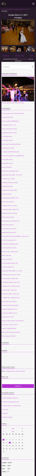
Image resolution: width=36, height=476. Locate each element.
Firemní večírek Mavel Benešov (10, 305)
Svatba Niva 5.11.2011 (21, 9)
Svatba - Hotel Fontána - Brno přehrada (12, 321)
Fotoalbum (9, 9)
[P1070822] (27, 49)
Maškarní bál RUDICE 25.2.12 (9, 309)
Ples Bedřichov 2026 (7, 163)
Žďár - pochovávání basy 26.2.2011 (11, 332)
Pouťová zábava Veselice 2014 (10, 278)
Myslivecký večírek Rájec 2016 (10, 244)
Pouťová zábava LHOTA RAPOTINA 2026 (13, 103)
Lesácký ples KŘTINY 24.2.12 (9, 313)
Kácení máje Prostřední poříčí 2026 (11, 144)
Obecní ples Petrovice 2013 (9, 301)
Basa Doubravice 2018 (8, 217)
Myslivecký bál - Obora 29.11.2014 (11, 274)
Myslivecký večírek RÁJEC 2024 (10, 171)
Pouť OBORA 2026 (7, 136)
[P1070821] (20, 49)
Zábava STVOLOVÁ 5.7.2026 (9, 129)
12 (9, 443)
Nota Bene (5, 413)
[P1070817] (4, 49)
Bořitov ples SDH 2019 (8, 202)
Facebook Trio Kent (7, 417)
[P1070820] (12, 49)
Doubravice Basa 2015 (8, 267)
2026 (13, 431)
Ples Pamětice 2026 (7, 159)
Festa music (5, 409)
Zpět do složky (19, 56)
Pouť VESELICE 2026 (7, 140)
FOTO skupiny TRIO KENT (9, 336)
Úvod (3, 9)
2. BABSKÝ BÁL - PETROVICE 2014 (11, 286)
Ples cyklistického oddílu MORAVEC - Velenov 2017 (15, 236)
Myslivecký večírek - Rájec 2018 (10, 209)
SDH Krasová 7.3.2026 (8, 148)
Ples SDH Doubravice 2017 (9, 240)
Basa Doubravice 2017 (8, 225)
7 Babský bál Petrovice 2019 (9, 205)
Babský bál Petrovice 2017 (9, 232)
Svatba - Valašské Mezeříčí (9, 328)
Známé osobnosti (6, 194)
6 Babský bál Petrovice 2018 (9, 213)
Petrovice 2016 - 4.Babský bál (10, 251)
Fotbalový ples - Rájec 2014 (9, 290)
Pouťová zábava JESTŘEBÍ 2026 (10, 121)
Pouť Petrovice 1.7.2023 (8, 179)
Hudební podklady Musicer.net (10, 402)
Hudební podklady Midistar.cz (10, 398)
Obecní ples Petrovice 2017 (9, 228)
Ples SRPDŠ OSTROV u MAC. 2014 (11, 282)
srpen (12, 428)
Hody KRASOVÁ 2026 (7, 117)
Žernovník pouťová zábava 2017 (10, 221)
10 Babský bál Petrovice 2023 (10, 182)
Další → (32, 56)
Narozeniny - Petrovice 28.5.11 (10, 324)
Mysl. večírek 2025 (7, 167)
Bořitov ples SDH (6, 255)
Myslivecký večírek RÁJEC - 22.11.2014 (12, 271)
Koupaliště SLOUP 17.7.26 (9, 125)
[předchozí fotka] (4, 32)
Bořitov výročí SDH (7, 259)
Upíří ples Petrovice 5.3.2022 (9, 190)
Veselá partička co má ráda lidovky (11, 405)
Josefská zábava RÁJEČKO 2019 (10, 198)
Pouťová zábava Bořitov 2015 (10, 263)
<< (3, 428)
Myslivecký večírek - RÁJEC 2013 (10, 294)
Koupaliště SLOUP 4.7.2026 (9, 132)
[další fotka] (32, 32)
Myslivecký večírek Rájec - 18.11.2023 (12, 175)
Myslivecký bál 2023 (7, 186)
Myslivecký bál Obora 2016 (9, 248)
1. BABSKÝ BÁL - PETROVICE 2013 (11, 298)
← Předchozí (5, 56)
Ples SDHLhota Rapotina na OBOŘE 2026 (13, 156)
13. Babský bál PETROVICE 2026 (10, 152)
